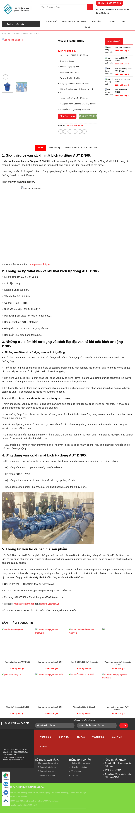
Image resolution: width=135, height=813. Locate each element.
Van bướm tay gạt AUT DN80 (51, 707)
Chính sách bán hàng (47, 767)
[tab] (40, 148)
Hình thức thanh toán (46, 775)
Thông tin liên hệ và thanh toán (81, 148)
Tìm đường (5, 779)
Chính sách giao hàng (47, 771)
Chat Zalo (6, 787)
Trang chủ (51, 21)
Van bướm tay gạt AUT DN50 (51, 662)
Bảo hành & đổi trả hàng (48, 763)
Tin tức (112, 21)
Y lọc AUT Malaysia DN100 (17, 707)
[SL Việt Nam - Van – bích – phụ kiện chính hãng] (19, 9)
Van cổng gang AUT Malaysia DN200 (118, 663)
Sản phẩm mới (114, 41)
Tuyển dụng (98, 737)
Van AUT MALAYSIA (31, 33)
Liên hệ (86, 27)
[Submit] (90, 7)
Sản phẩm (96, 21)
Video (124, 21)
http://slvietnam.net (24, 603)
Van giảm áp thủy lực (40, 264)
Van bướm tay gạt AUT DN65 (17, 662)
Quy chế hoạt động (79, 767)
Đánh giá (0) (54, 148)
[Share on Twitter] (65, 131)
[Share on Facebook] (60, 131)
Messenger (5, 796)
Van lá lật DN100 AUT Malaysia (84, 662)
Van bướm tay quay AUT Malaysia (118, 708)
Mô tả (40, 148)
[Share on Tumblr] (84, 131)
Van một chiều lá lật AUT (84, 707)
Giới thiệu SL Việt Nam (74, 21)
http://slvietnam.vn (49, 603)
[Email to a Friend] (70, 131)
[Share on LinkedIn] (80, 131)
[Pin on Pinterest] (75, 131)
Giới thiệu (64, 737)
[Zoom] (5, 76)
